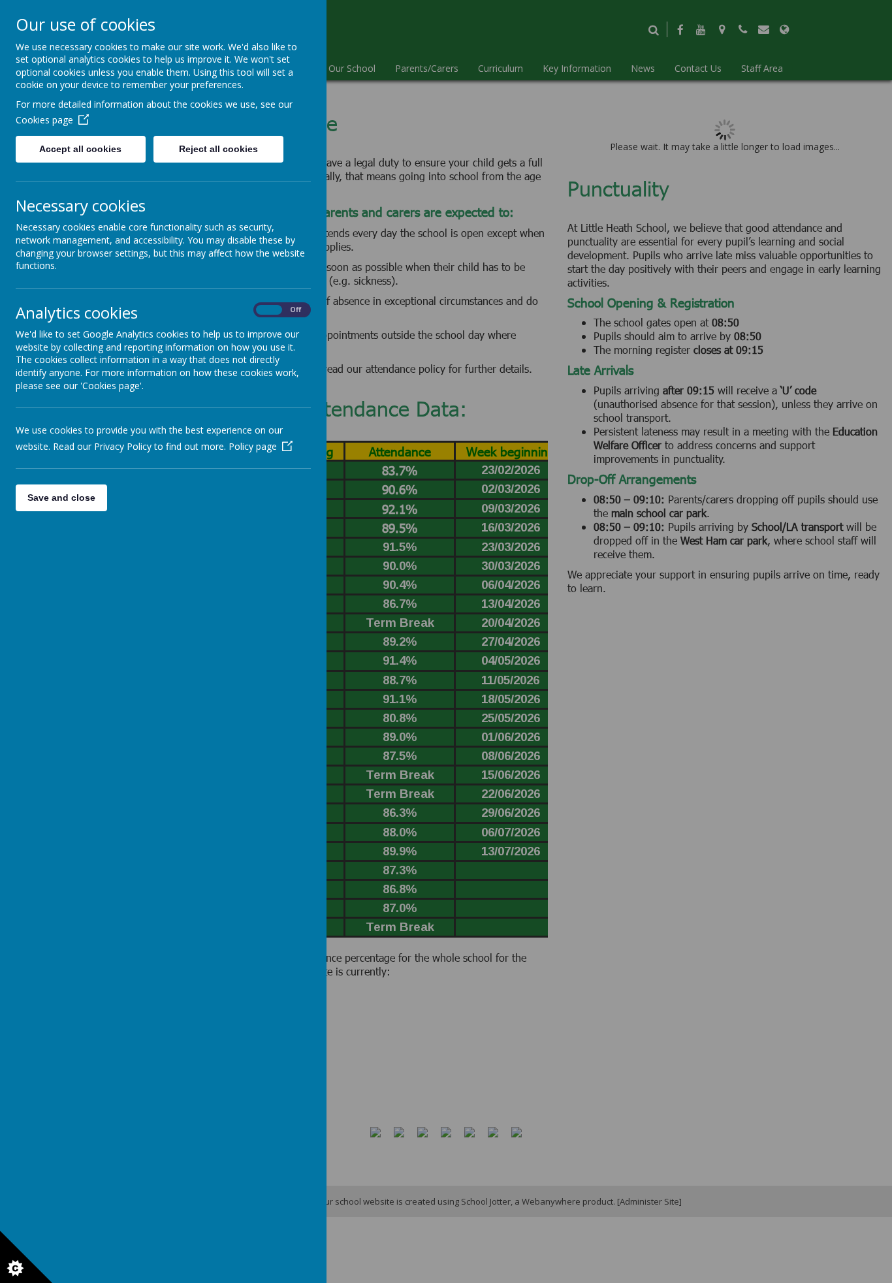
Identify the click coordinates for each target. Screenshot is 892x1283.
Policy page (253, 446)
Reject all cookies (218, 149)
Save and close (61, 497)
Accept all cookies (80, 149)
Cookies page (44, 120)
